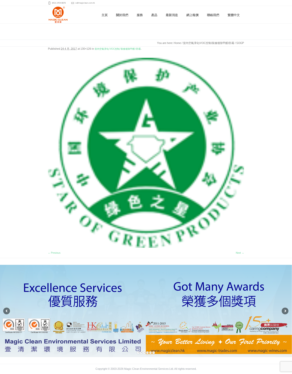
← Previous (54, 252)
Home (177, 43)
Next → (240, 252)
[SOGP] (146, 153)
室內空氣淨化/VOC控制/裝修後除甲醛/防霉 (208, 43)
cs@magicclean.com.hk (85, 3)
